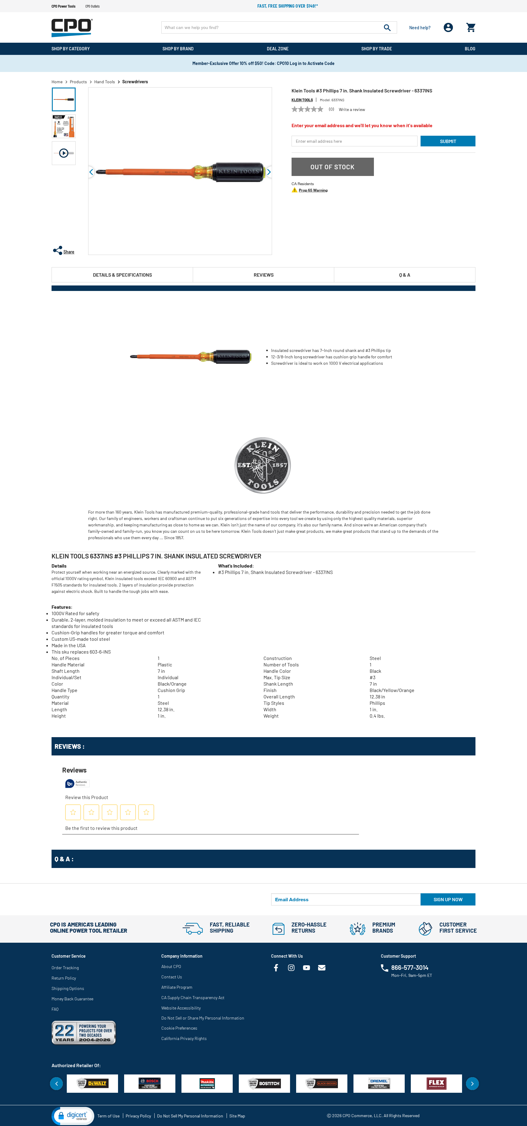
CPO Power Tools (63, 6)
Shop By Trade (376, 48)
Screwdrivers (135, 81)
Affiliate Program (176, 987)
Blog (470, 48)
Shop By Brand (178, 48)
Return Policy (64, 978)
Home (57, 81)
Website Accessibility (181, 1007)
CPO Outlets (92, 6)
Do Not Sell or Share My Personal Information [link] (202, 1017)
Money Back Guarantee (72, 998)
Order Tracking (65, 967)
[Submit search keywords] (387, 27)
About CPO (171, 966)
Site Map (237, 1115)
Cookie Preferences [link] (179, 1028)
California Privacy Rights (184, 1038)
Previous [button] (88, 172)
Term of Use (108, 1115)
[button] (64, 99)
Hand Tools (104, 81)
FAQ (55, 1009)
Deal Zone (278, 48)
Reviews (264, 275)
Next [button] (472, 1083)
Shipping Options (68, 988)
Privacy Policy (138, 1115)
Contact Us (171, 976)
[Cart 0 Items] (470, 26)
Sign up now (448, 899)
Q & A (404, 275)
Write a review (352, 109)
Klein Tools (302, 100)
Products (78, 81)
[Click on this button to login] (448, 27)
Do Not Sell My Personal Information (190, 1115)
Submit (448, 141)
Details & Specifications (122, 275)
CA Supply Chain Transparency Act (192, 997)
